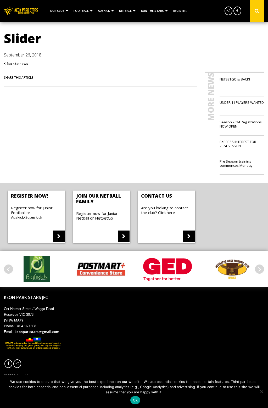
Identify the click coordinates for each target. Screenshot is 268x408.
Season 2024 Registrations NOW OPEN (241, 124)
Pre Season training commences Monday (236, 163)
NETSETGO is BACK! (235, 79)
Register (180, 11)
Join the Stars (152, 11)
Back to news (17, 63)
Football (81, 11)
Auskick (104, 11)
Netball (125, 11)
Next (259, 269)
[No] (261, 391)
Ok (135, 400)
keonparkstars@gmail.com (37, 331)
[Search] (257, 11)
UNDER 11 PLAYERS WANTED (242, 102)
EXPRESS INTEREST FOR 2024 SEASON (238, 143)
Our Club (57, 11)
